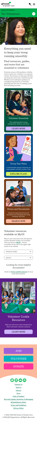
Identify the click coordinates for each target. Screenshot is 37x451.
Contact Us (18, 384)
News (18, 393)
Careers (18, 390)
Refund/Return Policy (18, 402)
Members (3, 10)
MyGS (18, 242)
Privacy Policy (18, 408)
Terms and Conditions (18, 405)
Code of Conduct (18, 396)
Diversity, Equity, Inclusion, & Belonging (18, 399)
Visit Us (18, 387)
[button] (30, 4)
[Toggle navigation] (34, 4)
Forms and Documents (19, 272)
